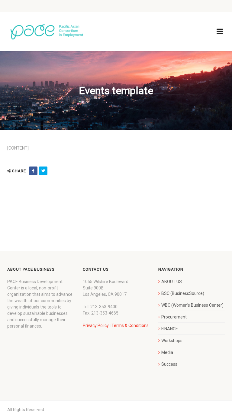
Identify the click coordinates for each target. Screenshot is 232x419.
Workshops (171, 340)
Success (169, 364)
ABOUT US (171, 281)
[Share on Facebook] (33, 171)
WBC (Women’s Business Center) (192, 305)
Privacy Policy (96, 325)
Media (167, 352)
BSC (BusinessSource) (182, 293)
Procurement (174, 317)
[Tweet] (43, 171)
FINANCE (169, 328)
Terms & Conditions (130, 325)
